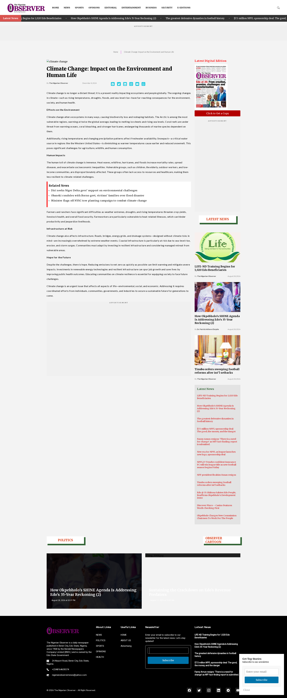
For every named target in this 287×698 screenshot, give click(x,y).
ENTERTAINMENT (131, 7)
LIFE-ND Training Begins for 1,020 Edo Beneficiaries (215, 268)
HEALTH (100, 657)
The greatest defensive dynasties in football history (131, 18)
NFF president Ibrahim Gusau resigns (216, 475)
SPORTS (79, 7)
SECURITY (166, 7)
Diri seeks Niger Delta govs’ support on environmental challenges (94, 190)
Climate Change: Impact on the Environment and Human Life (149, 52)
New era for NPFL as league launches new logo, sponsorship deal (216, 453)
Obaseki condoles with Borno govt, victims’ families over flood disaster (97, 195)
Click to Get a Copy (217, 113)
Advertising (126, 646)
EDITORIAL (110, 7)
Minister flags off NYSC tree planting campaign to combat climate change (99, 200)
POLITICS (100, 640)
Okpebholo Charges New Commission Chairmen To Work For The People (216, 517)
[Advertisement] (143, 34)
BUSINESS (151, 7)
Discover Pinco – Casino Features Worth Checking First (214, 506)
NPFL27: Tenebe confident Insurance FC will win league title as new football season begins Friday (216, 465)
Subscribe (168, 660)
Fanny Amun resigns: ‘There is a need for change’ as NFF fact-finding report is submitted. (217, 442)
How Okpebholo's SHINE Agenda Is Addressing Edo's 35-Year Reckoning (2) (93, 592)
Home (115, 52)
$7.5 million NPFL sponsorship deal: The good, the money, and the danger (211, 18)
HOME (55, 7)
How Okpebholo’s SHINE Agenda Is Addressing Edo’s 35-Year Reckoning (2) (49, 18)
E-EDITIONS (183, 7)
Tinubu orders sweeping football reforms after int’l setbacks (217, 370)
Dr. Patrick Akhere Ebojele (208, 329)
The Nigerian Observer (58, 83)
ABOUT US (126, 640)
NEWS (67, 7)
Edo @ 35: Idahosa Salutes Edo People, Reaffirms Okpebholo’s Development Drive (216, 495)
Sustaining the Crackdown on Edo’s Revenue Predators (190, 592)
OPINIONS (94, 7)
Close (246, 689)
